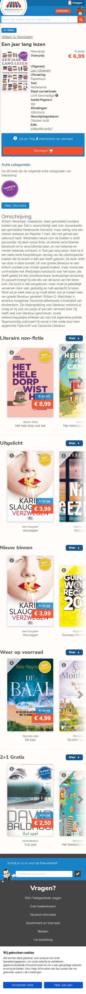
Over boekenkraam (43, 906)
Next (79, 389)
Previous (4, 389)
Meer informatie (15, 205)
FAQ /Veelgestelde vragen (43, 898)
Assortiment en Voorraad (43, 923)
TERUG (10, 30)
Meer (72, 338)
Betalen (43, 931)
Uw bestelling (43, 939)
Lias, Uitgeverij (41, 70)
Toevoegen (40, 150)
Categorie (62, 11)
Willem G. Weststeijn (17, 37)
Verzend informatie (43, 914)
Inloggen (77, 2)
